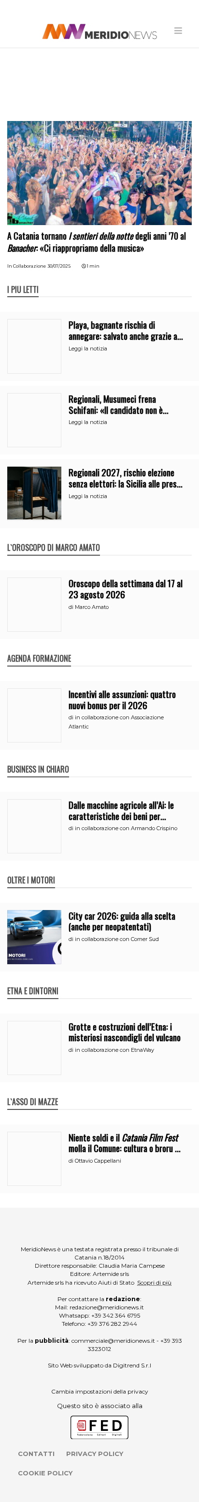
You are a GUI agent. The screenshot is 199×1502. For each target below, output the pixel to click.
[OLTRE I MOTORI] (31, 870)
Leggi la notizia (88, 348)
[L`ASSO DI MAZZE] (32, 1091)
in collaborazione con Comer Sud (117, 939)
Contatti (36, 1453)
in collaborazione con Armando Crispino (126, 828)
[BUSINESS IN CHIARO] (38, 759)
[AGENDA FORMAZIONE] (39, 648)
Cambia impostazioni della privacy (99, 1391)
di (72, 607)
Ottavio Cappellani (98, 1160)
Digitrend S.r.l (132, 1365)
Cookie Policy (45, 1473)
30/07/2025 (59, 266)
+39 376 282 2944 (112, 1323)
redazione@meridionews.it (107, 1307)
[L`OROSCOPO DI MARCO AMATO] (53, 537)
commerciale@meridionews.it (113, 1340)
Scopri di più (154, 1282)
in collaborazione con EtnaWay (114, 1050)
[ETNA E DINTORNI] (32, 981)
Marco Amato (92, 607)
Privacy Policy (94, 1453)
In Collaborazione (26, 266)
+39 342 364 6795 (115, 1315)
